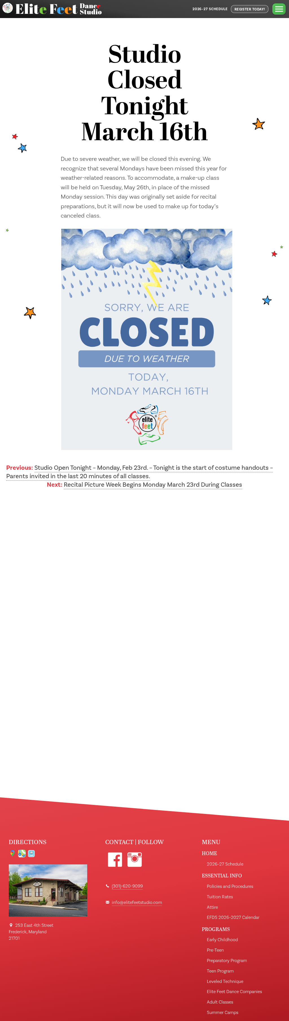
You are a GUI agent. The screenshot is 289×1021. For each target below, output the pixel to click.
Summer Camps (222, 1012)
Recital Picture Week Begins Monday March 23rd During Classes (153, 485)
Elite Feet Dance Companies (234, 991)
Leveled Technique (225, 981)
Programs (216, 929)
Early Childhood (222, 940)
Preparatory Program (227, 960)
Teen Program (220, 971)
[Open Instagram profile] (134, 860)
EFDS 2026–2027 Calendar (233, 917)
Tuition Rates (220, 897)
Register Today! (250, 9)
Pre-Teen (215, 950)
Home (209, 853)
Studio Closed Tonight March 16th (144, 95)
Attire (212, 907)
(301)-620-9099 (127, 886)
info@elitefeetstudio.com (137, 902)
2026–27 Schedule (210, 9)
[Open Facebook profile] (115, 860)
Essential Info (222, 876)
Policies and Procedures (230, 886)
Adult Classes (220, 1002)
